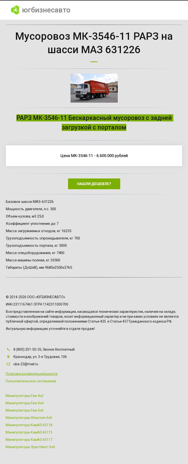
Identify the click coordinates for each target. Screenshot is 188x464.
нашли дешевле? (94, 184)
